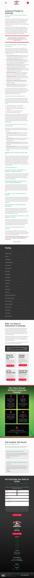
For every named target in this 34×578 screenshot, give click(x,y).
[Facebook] (16, 565)
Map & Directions (17, 554)
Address (7, 496)
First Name (7, 490)
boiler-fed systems (13, 78)
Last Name (19, 490)
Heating (17, 543)
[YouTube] (17, 565)
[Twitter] (19, 565)
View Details (10, 379)
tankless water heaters (12, 73)
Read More (9, 365)
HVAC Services (17, 546)
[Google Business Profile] (14, 565)
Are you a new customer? (9, 499)
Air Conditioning (17, 541)
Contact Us (17, 547)
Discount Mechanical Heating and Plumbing (12, 20)
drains (16, 105)
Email (18, 493)
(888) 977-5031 (21, 39)
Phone (6, 493)
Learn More (22, 365)
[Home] (17, 3)
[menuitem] (17, 251)
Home (17, 538)
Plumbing (17, 540)
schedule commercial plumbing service (17, 348)
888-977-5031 (17, 530)
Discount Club (21, 68)
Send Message (16, 514)
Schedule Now (16, 533)
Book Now (22, 379)
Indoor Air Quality (17, 544)
